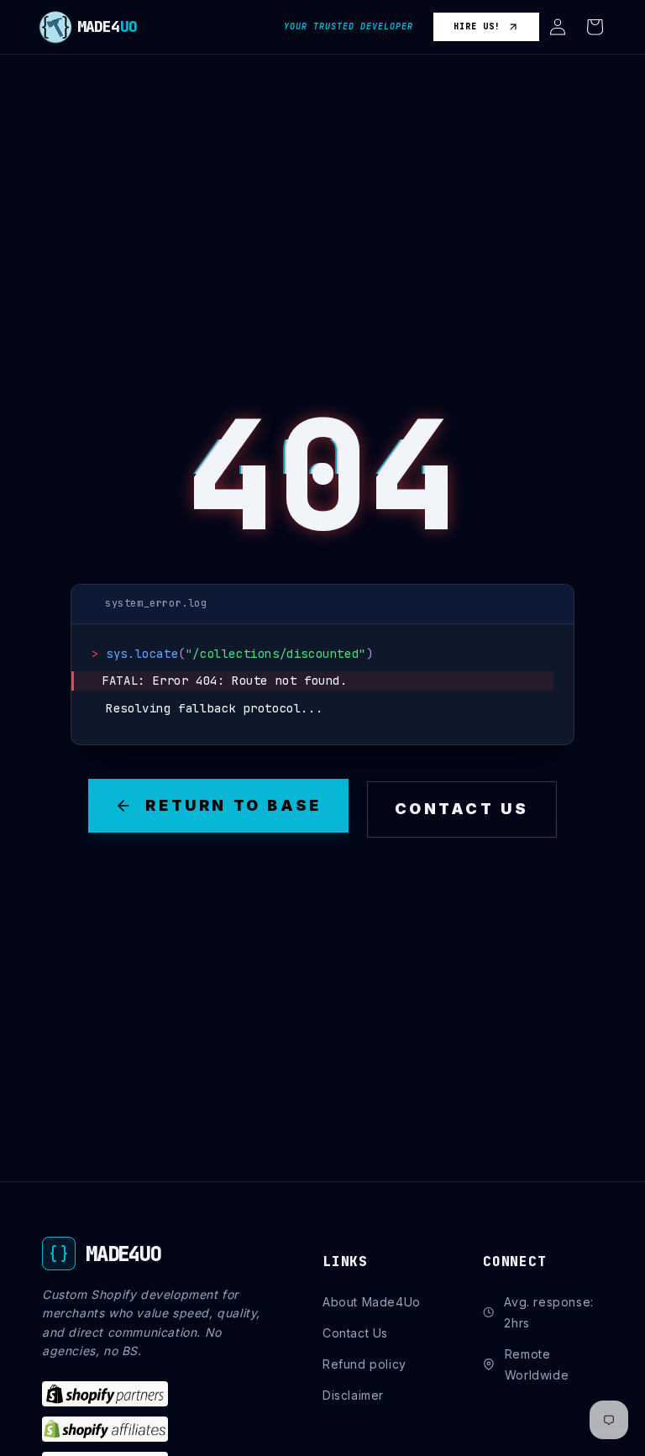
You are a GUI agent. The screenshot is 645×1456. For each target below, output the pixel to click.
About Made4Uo (371, 1302)
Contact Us (462, 808)
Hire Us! (477, 26)
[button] (557, 26)
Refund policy (364, 1364)
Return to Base (233, 805)
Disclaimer (353, 1395)
